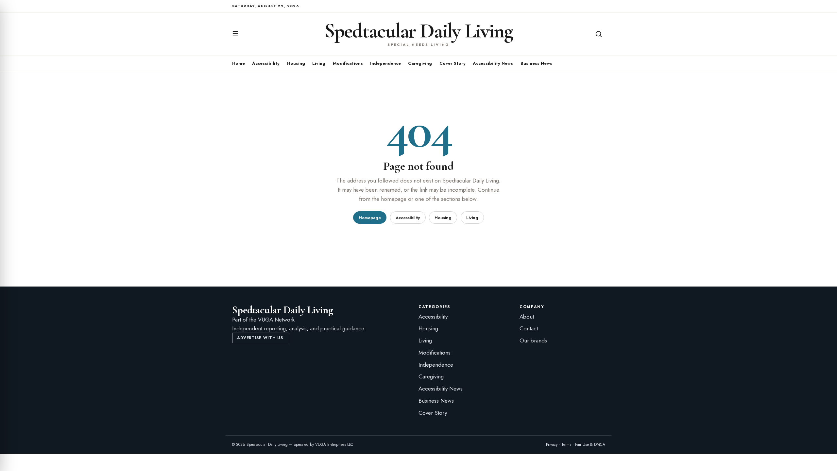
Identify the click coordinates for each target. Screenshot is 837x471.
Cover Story (452, 63)
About (527, 317)
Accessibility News (493, 63)
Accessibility (266, 63)
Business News (536, 63)
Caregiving (420, 63)
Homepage (370, 218)
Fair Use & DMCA (590, 444)
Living (318, 63)
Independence (385, 63)
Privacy (551, 444)
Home (238, 63)
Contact (529, 328)
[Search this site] (598, 34)
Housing (296, 63)
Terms (566, 444)
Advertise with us (260, 338)
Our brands (533, 340)
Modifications (348, 63)
